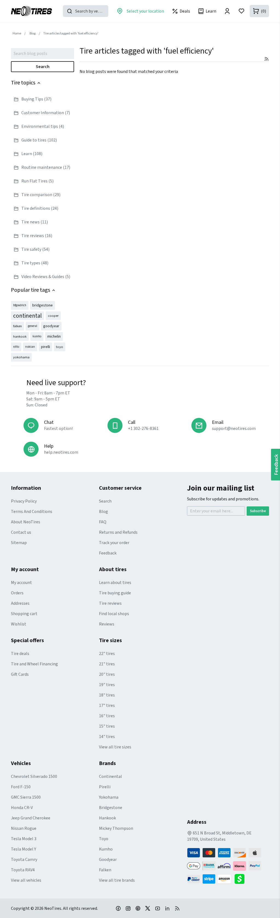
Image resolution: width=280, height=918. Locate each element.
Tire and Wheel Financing (34, 664)
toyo (59, 346)
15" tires (107, 726)
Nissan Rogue (23, 828)
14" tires (107, 737)
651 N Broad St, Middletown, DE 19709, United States (219, 836)
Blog (103, 512)
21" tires (107, 664)
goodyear (51, 326)
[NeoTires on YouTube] (157, 908)
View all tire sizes (115, 747)
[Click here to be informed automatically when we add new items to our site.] (266, 59)
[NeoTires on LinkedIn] (167, 908)
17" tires (107, 705)
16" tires (107, 716)
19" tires (107, 685)
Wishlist (18, 624)
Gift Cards (20, 674)
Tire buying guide (115, 593)
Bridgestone (110, 808)
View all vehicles (26, 880)
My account (21, 583)
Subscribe (258, 511)
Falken (105, 870)
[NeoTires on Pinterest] (138, 908)
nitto (16, 347)
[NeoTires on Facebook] (118, 908)
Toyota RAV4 (23, 870)
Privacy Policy (24, 501)
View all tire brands (117, 880)
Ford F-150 (21, 787)
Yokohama (108, 797)
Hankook (107, 818)
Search (42, 67)
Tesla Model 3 (23, 839)
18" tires (107, 695)
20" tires (107, 674)
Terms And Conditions (31, 512)
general (32, 326)
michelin (54, 336)
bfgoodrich (19, 305)
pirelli (45, 347)
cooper (53, 315)
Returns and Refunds (118, 532)
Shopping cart (24, 614)
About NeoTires (25, 522)
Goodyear (108, 860)
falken (17, 326)
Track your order (114, 543)
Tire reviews (110, 603)
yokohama (21, 357)
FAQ (102, 522)
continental (27, 316)
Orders (17, 593)
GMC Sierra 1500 (26, 797)
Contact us (21, 532)
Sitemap (19, 543)
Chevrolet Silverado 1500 (34, 777)
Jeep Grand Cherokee (30, 818)
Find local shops (114, 614)
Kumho (106, 849)
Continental (110, 777)
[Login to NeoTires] (227, 11)
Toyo (103, 839)
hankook (20, 336)
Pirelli (104, 787)
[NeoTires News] (177, 908)
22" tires (107, 654)
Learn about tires (115, 583)
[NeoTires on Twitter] (147, 908)
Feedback (107, 553)
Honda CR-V (22, 808)
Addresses (20, 603)
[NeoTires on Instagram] (128, 908)
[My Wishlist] (241, 11)
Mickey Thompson (116, 828)
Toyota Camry (24, 860)
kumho (37, 336)
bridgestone (42, 305)
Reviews (106, 624)
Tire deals (20, 654)
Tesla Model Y (23, 849)
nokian (30, 346)
